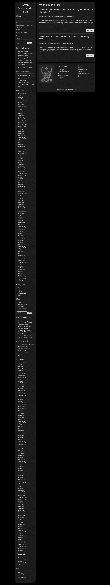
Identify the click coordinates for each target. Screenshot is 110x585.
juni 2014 (20, 266)
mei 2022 (20, 157)
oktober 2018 (21, 191)
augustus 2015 (22, 248)
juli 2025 (20, 109)
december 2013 (22, 271)
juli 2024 (20, 128)
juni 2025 (20, 111)
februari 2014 (21, 269)
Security (20, 291)
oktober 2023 (21, 137)
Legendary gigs (22, 289)
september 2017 (22, 211)
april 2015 (20, 253)
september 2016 (22, 228)
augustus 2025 (22, 108)
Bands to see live (20, 22)
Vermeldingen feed (23, 304)
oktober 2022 (21, 151)
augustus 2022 (22, 153)
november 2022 (22, 149)
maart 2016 (21, 237)
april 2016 (20, 235)
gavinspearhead (61, 16)
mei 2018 (20, 199)
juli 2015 (20, 249)
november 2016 (22, 224)
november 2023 (22, 135)
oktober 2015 (21, 246)
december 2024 (22, 119)
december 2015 (22, 242)
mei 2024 (20, 130)
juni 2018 (20, 197)
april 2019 (20, 182)
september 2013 (22, 277)
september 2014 (22, 262)
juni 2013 (20, 280)
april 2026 (20, 99)
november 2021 (22, 162)
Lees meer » (90, 31)
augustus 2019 (22, 175)
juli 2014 (20, 264)
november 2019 (22, 169)
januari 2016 (21, 240)
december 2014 (22, 257)
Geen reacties (70, 16)
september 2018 (22, 193)
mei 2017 (20, 218)
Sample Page (81, 71)
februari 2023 (21, 146)
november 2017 (22, 209)
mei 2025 (20, 113)
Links (17, 35)
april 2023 (20, 142)
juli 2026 (20, 95)
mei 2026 (20, 97)
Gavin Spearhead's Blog (25, 8)
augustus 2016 (22, 229)
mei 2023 (20, 140)
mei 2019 (20, 180)
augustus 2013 (22, 278)
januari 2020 (21, 166)
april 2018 (20, 200)
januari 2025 (21, 117)
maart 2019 (21, 184)
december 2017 (22, 208)
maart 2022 (21, 160)
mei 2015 (20, 251)
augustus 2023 (22, 139)
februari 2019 (21, 186)
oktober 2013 (21, 275)
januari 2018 (21, 206)
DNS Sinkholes (20, 30)
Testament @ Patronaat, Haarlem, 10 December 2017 (24, 78)
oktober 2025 (21, 104)
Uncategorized (22, 293)
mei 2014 (20, 268)
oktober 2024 (21, 122)
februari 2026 (21, 100)
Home (18, 20)
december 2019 (22, 168)
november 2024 (22, 120)
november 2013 (22, 273)
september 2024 (22, 124)
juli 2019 (20, 177)
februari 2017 (21, 222)
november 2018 (22, 189)
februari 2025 (21, 115)
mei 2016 (20, 233)
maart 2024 (21, 131)
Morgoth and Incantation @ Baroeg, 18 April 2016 (26, 84)
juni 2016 (20, 231)
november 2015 (22, 244)
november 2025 (22, 102)
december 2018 (22, 188)
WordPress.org (22, 308)
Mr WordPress (22, 75)
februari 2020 (21, 164)
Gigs (19, 288)
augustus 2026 (22, 93)
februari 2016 (21, 239)
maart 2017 (21, 220)
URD (19, 295)
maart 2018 (21, 202)
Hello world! (31, 75)
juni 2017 (20, 217)
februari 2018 (21, 204)
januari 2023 (21, 148)
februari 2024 (21, 133)
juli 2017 (20, 215)
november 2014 (22, 258)
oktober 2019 (21, 171)
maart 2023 (21, 144)
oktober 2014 (21, 260)
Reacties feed (21, 306)
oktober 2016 (21, 226)
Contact (18, 38)
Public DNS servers (21, 32)
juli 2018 (20, 195)
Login (19, 302)
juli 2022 (20, 155)
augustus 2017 (22, 213)
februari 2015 (21, 255)
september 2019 (22, 173)
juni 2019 (20, 179)
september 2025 (22, 106)
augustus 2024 (22, 126)
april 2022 (20, 159)
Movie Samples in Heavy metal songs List (24, 26)
